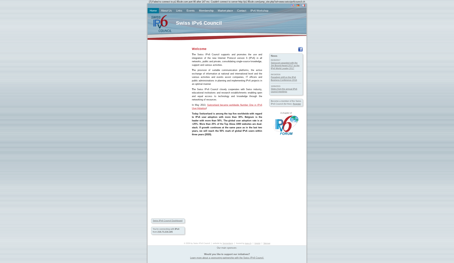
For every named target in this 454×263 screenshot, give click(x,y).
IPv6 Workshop (259, 10)
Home (153, 10)
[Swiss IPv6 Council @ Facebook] (300, 51)
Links (179, 10)
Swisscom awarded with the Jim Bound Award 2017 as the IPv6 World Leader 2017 (285, 66)
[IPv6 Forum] (286, 134)
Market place (225, 10)
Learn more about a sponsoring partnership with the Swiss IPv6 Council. (227, 257)
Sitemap (266, 243)
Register (297, 104)
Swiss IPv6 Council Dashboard (167, 220)
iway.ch (248, 243)
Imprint (257, 243)
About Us (166, 10)
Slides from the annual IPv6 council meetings (284, 90)
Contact (241, 10)
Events (191, 10)
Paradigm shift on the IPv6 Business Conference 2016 (284, 78)
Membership (206, 10)
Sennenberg (228, 243)
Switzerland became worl (220, 105)
